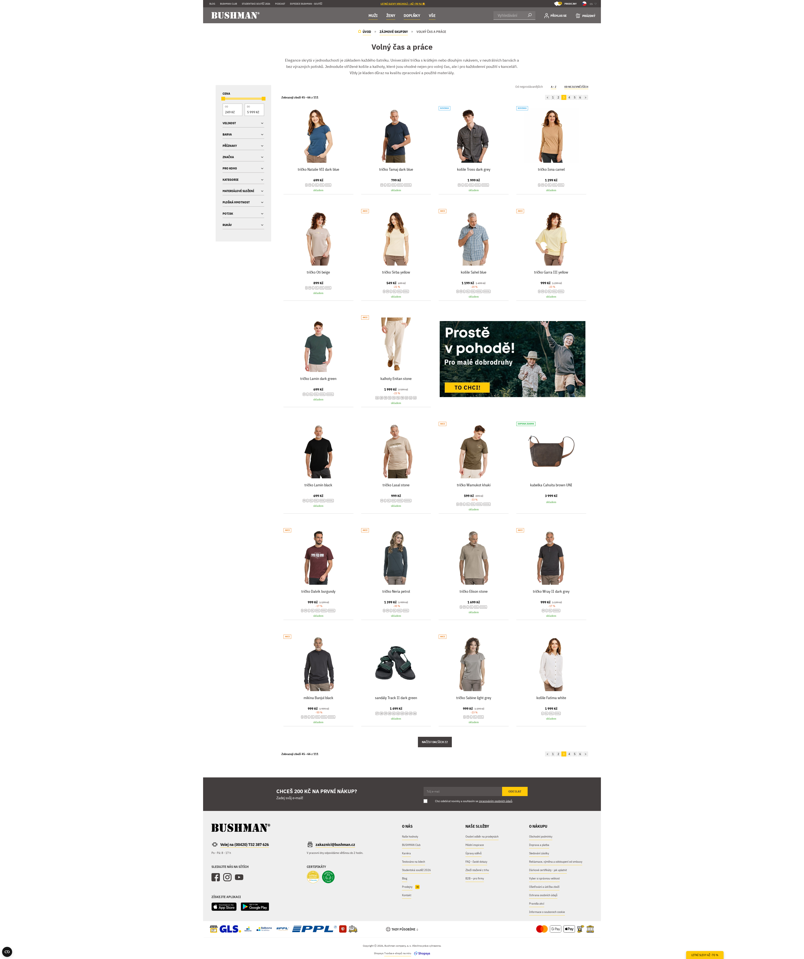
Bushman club (228, 3)
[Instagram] (227, 877)
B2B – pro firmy (474, 878)
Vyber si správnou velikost (544, 878)
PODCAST (280, 3)
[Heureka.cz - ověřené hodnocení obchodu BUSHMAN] (313, 877)
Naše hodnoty (410, 836)
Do (248, 106)
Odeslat (514, 791)
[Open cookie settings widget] (7, 952)
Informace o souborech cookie (547, 912)
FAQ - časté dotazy (476, 861)
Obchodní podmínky (540, 836)
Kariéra (406, 853)
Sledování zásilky (539, 853)
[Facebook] (215, 877)
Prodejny (568, 3)
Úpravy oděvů (473, 853)
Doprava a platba (539, 845)
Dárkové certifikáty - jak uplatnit (548, 870)
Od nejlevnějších (576, 87)
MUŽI (373, 15)
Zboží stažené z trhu (477, 870)
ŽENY (390, 15)
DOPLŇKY (412, 15)
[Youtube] (239, 877)
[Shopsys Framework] (421, 953)
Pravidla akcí (536, 903)
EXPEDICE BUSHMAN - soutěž (306, 3)
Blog (212, 3)
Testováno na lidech (413, 861)
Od (226, 106)
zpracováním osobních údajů (495, 801)
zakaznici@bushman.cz (335, 844)
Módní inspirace (474, 845)
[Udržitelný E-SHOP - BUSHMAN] (328, 877)
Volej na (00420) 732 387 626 (244, 844)
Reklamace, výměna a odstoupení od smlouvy (555, 861)
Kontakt (406, 895)
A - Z (553, 87)
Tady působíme (403, 929)
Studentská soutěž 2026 (256, 3)
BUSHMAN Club (411, 845)
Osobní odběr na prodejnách (482, 836)
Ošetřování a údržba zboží (544, 887)
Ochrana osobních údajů (543, 895)
